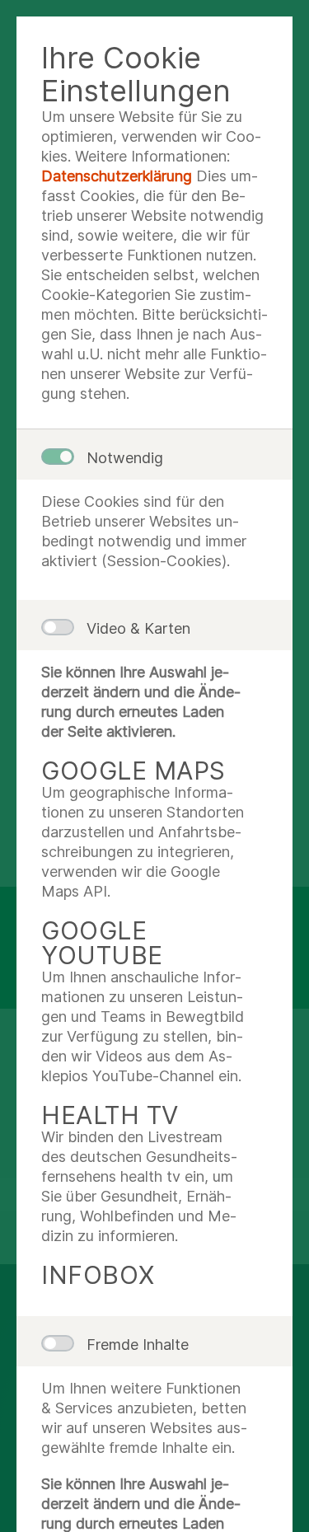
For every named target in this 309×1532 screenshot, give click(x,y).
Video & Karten (138, 628)
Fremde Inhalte (138, 1344)
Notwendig (125, 457)
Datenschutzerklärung (116, 176)
